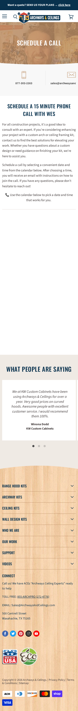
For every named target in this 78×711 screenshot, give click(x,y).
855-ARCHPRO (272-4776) (33, 597)
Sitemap (24, 683)
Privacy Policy (57, 680)
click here (64, 5)
